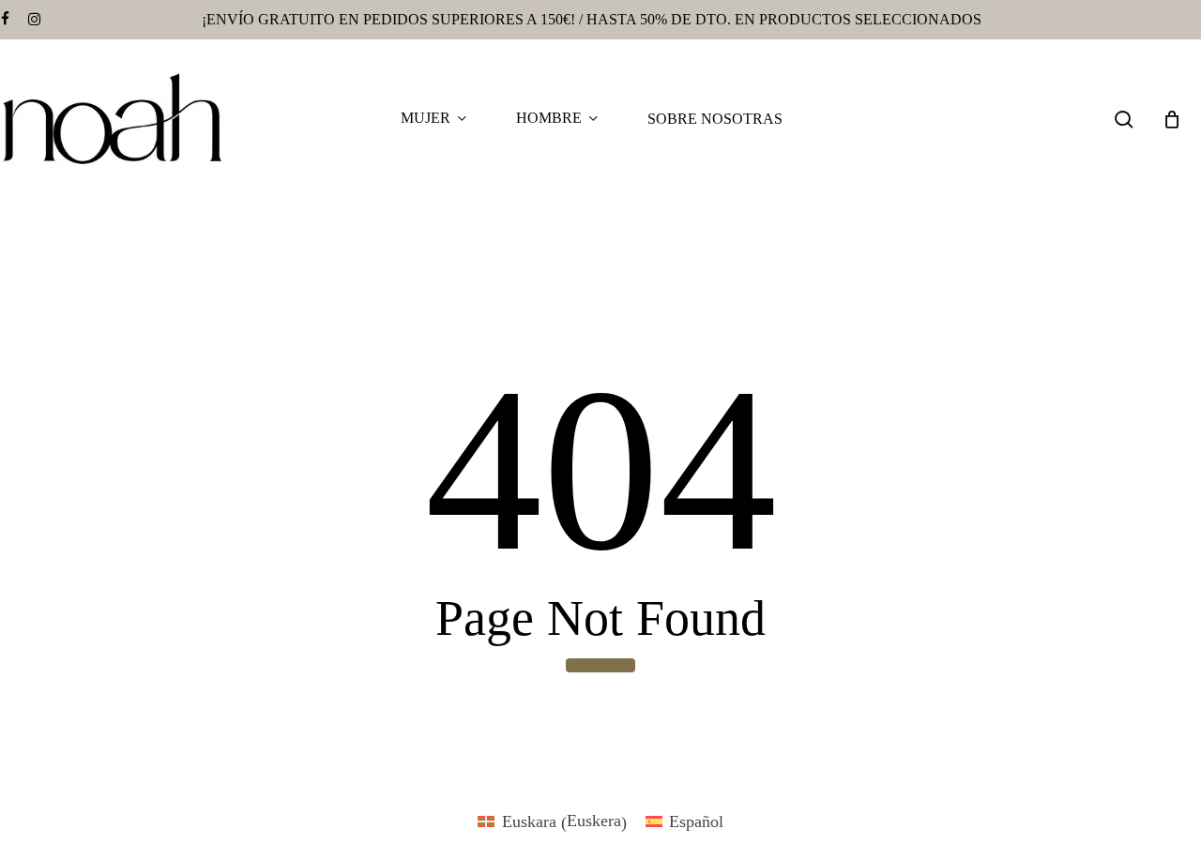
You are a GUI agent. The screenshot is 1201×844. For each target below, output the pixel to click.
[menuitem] (551, 821)
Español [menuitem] (696, 821)
